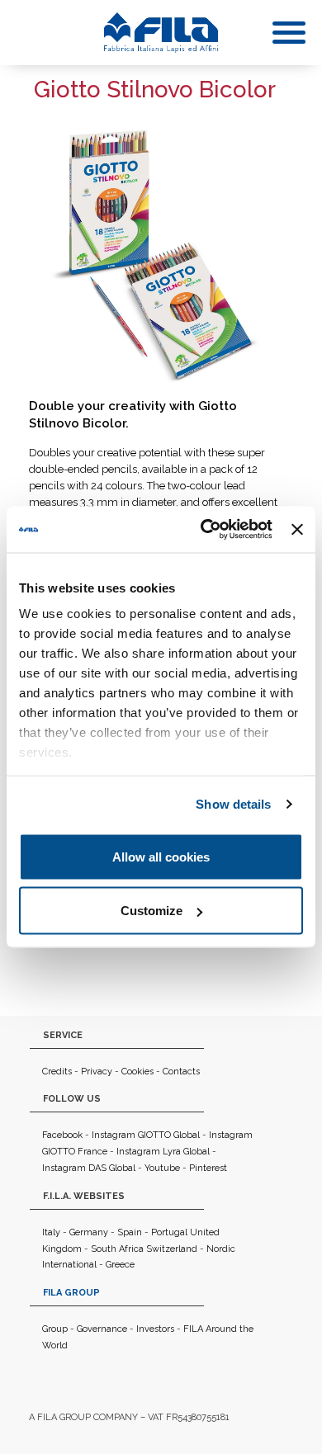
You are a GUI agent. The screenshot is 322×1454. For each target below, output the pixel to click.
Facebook (62, 1135)
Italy (51, 1232)
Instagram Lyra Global (163, 1151)
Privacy (96, 1071)
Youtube (162, 1168)
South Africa (117, 1249)
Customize (151, 911)
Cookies (137, 1071)
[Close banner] (297, 529)
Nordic (220, 1249)
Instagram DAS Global (88, 1168)
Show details (233, 804)
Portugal (169, 1232)
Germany (88, 1232)
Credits (57, 1071)
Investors (155, 1329)
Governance (102, 1329)
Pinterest (208, 1168)
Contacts (181, 1071)
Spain (129, 1232)
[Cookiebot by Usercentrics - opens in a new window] (204, 530)
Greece (120, 1264)
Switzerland (171, 1249)
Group (55, 1329)
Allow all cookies (161, 856)
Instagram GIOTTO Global (146, 1135)
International (69, 1264)
